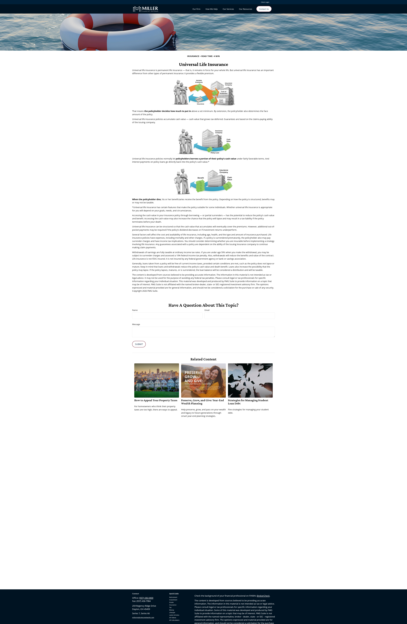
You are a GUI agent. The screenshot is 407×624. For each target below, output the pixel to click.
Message (136, 324)
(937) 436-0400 (146, 597)
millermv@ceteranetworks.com (143, 617)
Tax (170, 607)
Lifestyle (172, 612)
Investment (173, 600)
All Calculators (174, 620)
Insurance (172, 605)
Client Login (265, 2)
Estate (171, 602)
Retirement (173, 597)
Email (207, 310)
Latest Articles (174, 615)
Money (171, 610)
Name (135, 310)
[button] (196, 9)
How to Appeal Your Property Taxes (155, 400)
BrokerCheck (263, 595)
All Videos (172, 618)
